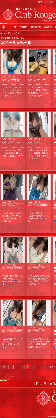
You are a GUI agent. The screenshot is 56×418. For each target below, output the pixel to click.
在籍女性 (36, 27)
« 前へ (4, 366)
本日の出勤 (39, 383)
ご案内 (23, 27)
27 (44, 366)
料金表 (48, 27)
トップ (13, 27)
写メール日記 (13, 33)
